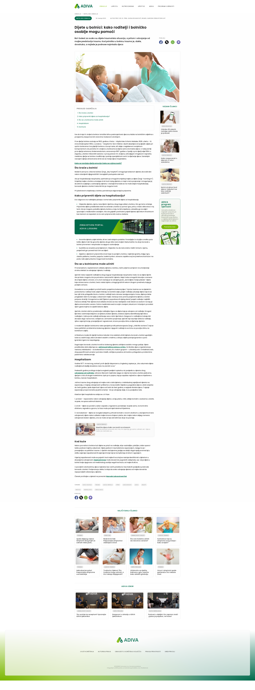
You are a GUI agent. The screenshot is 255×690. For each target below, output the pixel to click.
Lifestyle (141, 6)
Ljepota (114, 6)
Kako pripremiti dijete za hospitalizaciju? (94, 116)
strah (118, 485)
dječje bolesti (127, 485)
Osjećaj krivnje (100, 460)
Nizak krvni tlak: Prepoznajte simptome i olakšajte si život (113, 539)
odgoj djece (99, 489)
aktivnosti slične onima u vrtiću (112, 347)
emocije (78, 489)
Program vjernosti (166, 6)
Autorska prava (104, 651)
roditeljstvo (88, 489)
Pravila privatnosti (153, 651)
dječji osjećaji (87, 485)
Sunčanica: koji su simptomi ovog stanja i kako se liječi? (166, 539)
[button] (179, 6)
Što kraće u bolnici (86, 113)
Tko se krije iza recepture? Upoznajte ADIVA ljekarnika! (91, 613)
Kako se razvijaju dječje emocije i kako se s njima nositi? (98, 163)
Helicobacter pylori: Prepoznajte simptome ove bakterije (85, 570)
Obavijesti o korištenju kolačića (128, 651)
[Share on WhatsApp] (173, 42)
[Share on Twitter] (167, 42)
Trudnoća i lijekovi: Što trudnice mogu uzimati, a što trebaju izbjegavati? (113, 570)
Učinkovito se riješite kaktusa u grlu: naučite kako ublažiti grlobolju (139, 570)
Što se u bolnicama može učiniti (91, 120)
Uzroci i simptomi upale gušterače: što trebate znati (166, 570)
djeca (136, 485)
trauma (97, 485)
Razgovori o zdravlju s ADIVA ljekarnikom (123, 613)
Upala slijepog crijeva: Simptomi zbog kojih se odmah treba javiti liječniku (85, 539)
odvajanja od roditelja (84, 373)
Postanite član (170, 227)
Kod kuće (82, 127)
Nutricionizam (128, 6)
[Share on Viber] (178, 42)
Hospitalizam (84, 123)
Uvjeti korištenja (87, 651)
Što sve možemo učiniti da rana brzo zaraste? (139, 538)
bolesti (144, 485)
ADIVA (151, 6)
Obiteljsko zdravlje (90, 14)
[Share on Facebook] (161, 42)
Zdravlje (103, 6)
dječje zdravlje (108, 485)
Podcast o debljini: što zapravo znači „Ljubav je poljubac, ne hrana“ (163, 613)
